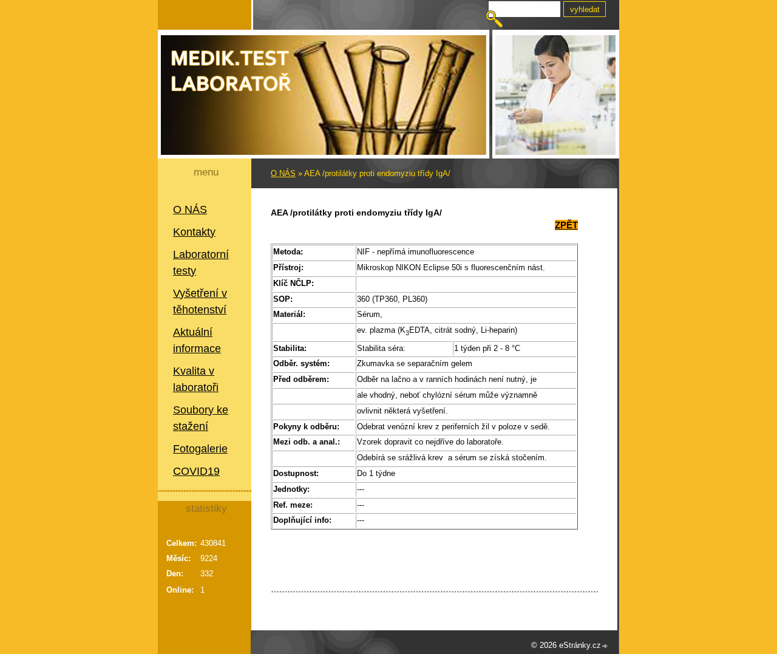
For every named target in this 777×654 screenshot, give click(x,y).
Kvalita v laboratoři (196, 379)
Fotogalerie (200, 449)
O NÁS (190, 209)
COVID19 (196, 471)
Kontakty (194, 232)
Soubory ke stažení (200, 418)
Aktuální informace (197, 340)
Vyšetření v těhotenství (200, 301)
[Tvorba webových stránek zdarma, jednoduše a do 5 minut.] (605, 646)
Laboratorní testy (201, 262)
